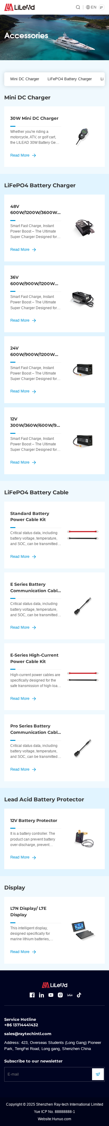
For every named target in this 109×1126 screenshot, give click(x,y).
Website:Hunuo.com (54, 1119)
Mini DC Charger (24, 79)
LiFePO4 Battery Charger (70, 79)
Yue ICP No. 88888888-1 (54, 1112)
